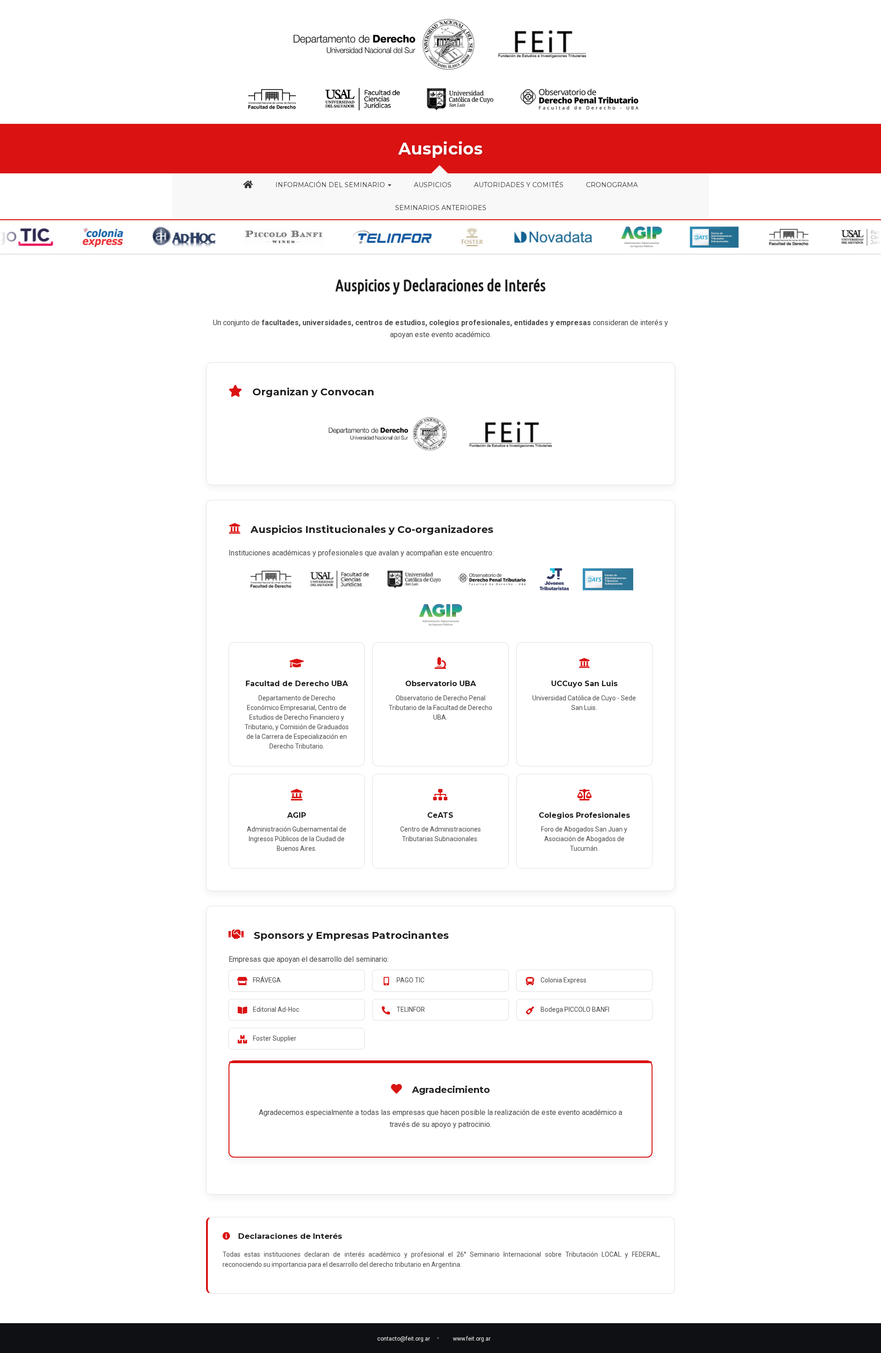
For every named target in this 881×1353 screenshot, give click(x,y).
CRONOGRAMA (612, 185)
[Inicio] (248, 184)
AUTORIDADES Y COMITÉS (518, 185)
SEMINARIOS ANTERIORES (440, 208)
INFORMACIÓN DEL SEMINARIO (331, 185)
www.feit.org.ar (472, 1339)
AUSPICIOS (433, 185)
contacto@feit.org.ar (403, 1339)
